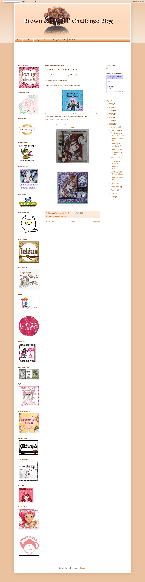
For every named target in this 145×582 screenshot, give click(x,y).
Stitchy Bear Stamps (59, 216)
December (115, 127)
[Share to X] (79, 213)
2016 (111, 117)
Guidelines (28, 40)
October (114, 183)
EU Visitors (73, 40)
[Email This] (75, 213)
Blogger (83, 568)
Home (19, 40)
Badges (38, 40)
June (113, 197)
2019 (111, 107)
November (115, 130)
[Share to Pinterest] (83, 213)
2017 (111, 114)
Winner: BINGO (116, 158)
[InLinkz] (107, 68)
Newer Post (49, 222)
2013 (111, 121)
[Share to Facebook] (81, 213)
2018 (111, 111)
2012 (111, 124)
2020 (111, 104)
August (114, 190)
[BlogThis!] (77, 213)
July (113, 193)
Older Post (96, 222)
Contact (46, 40)
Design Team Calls (59, 40)
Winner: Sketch (116, 149)
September (115, 187)
